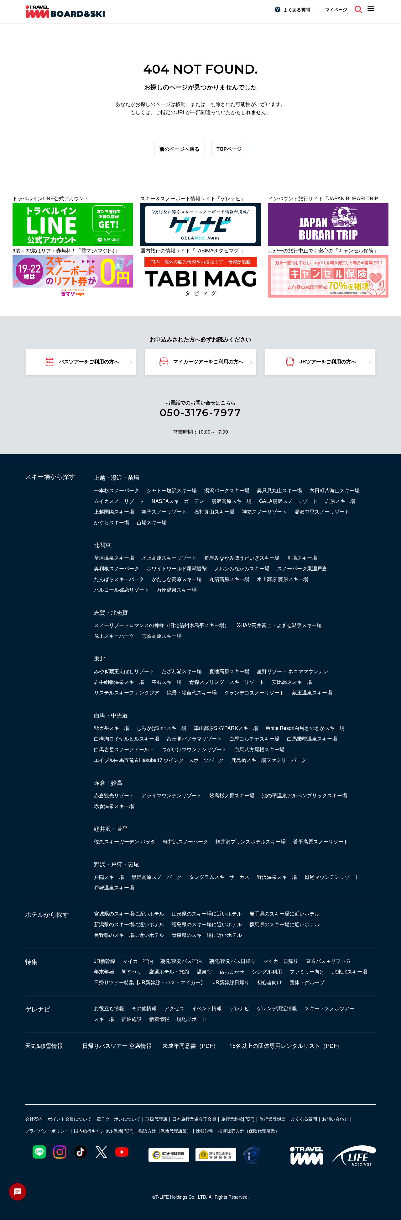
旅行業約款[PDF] (237, 1119)
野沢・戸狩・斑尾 (116, 864)
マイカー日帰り (280, 960)
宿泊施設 (132, 1018)
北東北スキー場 (349, 971)
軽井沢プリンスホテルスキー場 (251, 841)
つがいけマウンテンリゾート (194, 749)
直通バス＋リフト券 (328, 960)
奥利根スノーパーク (116, 568)
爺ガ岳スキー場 (111, 727)
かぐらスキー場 (111, 522)
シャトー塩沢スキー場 (172, 490)
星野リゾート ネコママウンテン (292, 671)
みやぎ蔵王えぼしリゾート (124, 671)
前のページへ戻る (179, 148)
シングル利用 (267, 971)
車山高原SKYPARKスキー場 (226, 727)
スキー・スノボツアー (330, 1008)
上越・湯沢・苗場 (116, 477)
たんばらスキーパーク (119, 579)
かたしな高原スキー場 (177, 579)
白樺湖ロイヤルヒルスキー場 (126, 738)
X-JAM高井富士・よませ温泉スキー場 (279, 625)
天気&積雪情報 (44, 1045)
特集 (31, 962)
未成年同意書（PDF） (190, 1045)
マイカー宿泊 (138, 960)
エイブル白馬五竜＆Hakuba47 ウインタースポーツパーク (159, 759)
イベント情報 (207, 1008)
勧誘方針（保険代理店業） (164, 1131)
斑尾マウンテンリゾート (332, 876)
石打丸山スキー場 (214, 511)
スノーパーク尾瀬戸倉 (302, 568)
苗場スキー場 (152, 522)
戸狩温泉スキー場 (114, 887)
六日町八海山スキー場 (335, 490)
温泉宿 (204, 971)
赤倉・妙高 (108, 782)
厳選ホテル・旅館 (169, 971)
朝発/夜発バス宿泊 (181, 960)
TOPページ (229, 148)
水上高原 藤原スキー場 (282, 579)
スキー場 (104, 1018)
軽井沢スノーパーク (185, 841)
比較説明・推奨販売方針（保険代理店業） (237, 1131)
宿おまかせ (231, 971)
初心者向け (269, 982)
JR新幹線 (104, 960)
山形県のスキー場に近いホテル (207, 913)
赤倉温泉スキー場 (114, 806)
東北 (99, 658)
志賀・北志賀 (111, 612)
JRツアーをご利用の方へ (327, 361)
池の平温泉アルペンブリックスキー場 (304, 795)
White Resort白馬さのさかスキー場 (305, 727)
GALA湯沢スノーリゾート (288, 500)
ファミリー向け (307, 971)
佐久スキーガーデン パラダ (124, 841)
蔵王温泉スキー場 (312, 692)
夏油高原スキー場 (229, 671)
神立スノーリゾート (264, 511)
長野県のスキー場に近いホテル (129, 934)
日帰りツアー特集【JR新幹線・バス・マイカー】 (150, 982)
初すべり (132, 971)
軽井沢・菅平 (111, 828)
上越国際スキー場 (114, 511)
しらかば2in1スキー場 (161, 727)
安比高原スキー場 (292, 681)
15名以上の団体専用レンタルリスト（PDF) (284, 1045)
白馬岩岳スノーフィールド (124, 749)
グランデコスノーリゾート (254, 692)
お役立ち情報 (109, 1008)
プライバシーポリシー (47, 1131)
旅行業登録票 (272, 1119)
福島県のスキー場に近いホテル (207, 924)
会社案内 (34, 1119)
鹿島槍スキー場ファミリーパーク (268, 759)
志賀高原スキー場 (162, 635)
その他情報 (144, 1008)
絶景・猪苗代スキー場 (192, 692)
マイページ (336, 9)
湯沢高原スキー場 (231, 500)
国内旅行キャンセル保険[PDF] (103, 1131)
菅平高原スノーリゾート (320, 841)
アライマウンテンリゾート (172, 795)
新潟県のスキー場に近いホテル (129, 924)
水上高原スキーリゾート (169, 557)
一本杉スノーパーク (116, 490)
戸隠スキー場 (109, 876)
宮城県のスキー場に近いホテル (129, 913)
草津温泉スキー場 (114, 557)
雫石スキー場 (167, 681)
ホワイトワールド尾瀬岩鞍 (177, 568)
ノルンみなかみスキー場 (241, 568)
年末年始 (104, 971)
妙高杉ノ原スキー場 (231, 795)
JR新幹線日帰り (231, 982)
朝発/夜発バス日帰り (232, 960)
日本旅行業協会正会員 (194, 1119)
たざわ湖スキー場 (182, 671)
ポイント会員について (69, 1119)
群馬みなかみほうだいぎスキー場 (241, 557)
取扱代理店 (156, 1119)
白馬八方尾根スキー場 (259, 749)
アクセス (174, 1008)
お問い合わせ (335, 1119)
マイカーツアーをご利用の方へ (208, 361)
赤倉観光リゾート (114, 795)
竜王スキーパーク (114, 635)
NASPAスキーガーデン (178, 500)
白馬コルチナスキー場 (254, 738)
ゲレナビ (37, 1009)
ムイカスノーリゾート (119, 500)
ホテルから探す (47, 914)
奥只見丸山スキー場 (279, 490)
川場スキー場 (302, 557)
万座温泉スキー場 (177, 589)
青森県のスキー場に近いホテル (207, 934)
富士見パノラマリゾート (194, 738)
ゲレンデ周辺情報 (277, 1008)
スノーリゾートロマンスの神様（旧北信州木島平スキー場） (161, 625)
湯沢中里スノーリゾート (322, 511)
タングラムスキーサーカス (219, 876)
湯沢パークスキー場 (226, 490)
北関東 (102, 545)
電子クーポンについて (118, 1119)
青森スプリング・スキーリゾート (226, 681)
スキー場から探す (50, 476)
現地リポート (192, 1018)
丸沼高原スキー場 (229, 579)
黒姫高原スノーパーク (157, 876)
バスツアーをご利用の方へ (89, 361)
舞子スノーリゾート (164, 511)
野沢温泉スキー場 (277, 876)
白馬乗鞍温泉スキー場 (312, 738)
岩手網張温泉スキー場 (119, 681)
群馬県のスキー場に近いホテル (284, 924)
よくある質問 (297, 9)
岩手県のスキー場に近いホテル (284, 913)
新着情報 (159, 1018)
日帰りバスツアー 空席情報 (117, 1045)
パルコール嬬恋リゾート (121, 589)
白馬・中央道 (111, 715)
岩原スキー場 (340, 500)
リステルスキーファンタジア (126, 692)
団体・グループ (307, 982)
